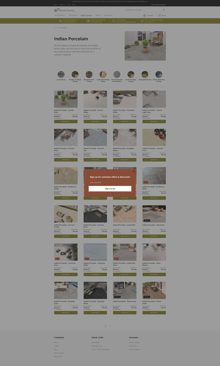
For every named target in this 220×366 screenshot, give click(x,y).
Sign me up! (110, 188)
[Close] (134, 171)
